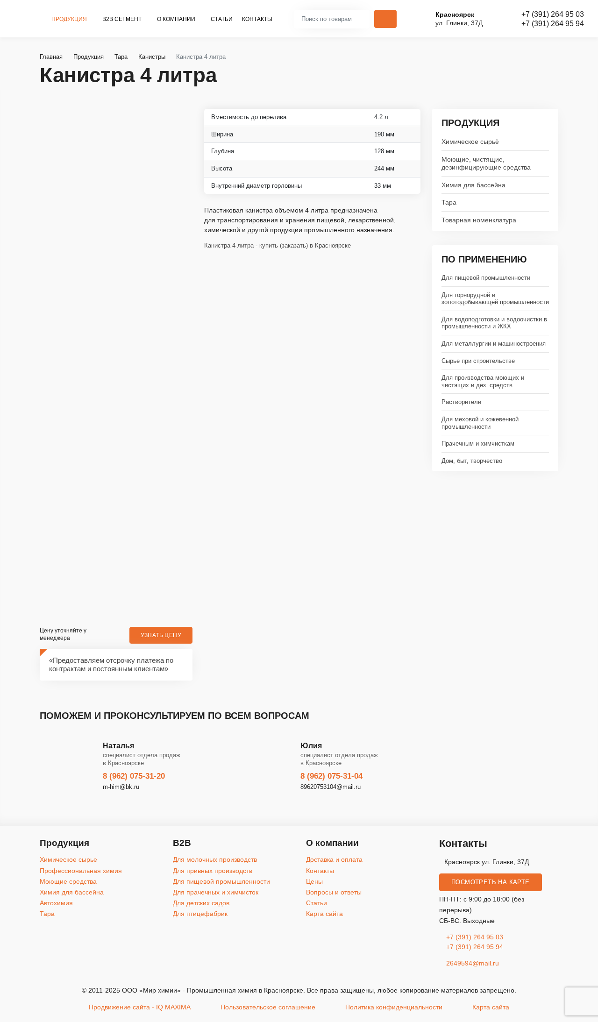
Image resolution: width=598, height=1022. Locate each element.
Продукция (69, 19)
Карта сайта (324, 913)
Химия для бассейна (473, 185)
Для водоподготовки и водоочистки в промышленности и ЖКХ (494, 323)
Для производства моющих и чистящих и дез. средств (482, 381)
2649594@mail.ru (471, 963)
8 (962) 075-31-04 (331, 776)
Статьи (222, 19)
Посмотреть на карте (490, 882)
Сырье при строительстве (478, 360)
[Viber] (587, 521)
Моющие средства (68, 881)
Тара (448, 202)
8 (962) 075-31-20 (134, 776)
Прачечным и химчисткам (477, 443)
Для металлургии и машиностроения (493, 343)
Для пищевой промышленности (485, 277)
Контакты (257, 19)
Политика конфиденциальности (393, 1007)
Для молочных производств (215, 859)
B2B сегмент (122, 19)
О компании (177, 19)
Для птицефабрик (200, 913)
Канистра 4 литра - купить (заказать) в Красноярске (277, 245)
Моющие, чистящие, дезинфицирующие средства (486, 163)
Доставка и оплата (334, 859)
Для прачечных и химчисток (215, 892)
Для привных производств (212, 870)
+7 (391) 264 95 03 (552, 14)
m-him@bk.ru (121, 786)
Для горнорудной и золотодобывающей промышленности (495, 298)
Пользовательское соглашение (268, 1007)
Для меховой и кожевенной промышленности (480, 423)
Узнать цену (161, 635)
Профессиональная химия (81, 870)
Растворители (461, 401)
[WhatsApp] (587, 544)
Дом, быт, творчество (471, 460)
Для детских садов (201, 903)
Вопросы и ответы (334, 892)
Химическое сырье (68, 859)
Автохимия (56, 903)
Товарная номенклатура (478, 220)
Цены (314, 881)
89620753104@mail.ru (330, 786)
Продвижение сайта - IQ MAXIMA (140, 1007)
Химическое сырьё (470, 141)
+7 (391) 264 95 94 (552, 24)
